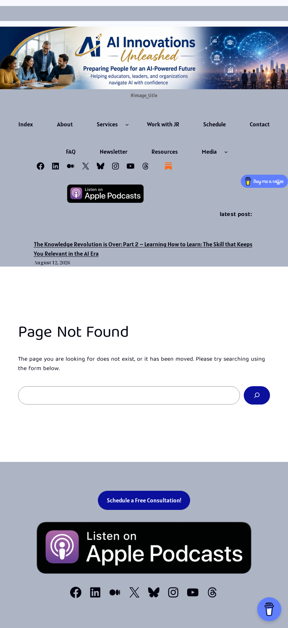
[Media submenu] (226, 152)
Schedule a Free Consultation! (144, 500)
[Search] (257, 395)
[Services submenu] (127, 124)
